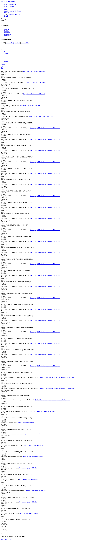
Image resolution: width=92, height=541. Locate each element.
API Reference (17, 11)
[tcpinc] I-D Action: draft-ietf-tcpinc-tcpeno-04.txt (43, 116)
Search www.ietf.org (10, 4)
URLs (10, 539)
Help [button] (5, 9)
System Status (25, 43)
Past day (6, 31)
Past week (7, 32)
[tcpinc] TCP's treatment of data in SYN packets (41, 411)
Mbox (2, 539)
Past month (7, 34)
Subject (3, 64)
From (2, 66)
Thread (6, 53)
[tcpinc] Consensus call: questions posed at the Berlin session (52, 400)
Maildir (6, 539)
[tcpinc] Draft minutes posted (25, 422)
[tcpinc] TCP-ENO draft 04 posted (30, 105)
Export (6, 61)
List (2, 69)
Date (5, 52)
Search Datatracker (9, 6)
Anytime (6, 29)
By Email (17, 43)
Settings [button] (6, 12)
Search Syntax (8, 11)
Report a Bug (10, 43)
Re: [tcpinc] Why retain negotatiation (32, 434)
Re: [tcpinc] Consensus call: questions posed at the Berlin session (56, 377)
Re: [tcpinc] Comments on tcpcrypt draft (35, 490)
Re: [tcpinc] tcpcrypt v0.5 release (28, 468)
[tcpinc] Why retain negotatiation (28, 479)
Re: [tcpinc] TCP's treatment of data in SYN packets (45, 128)
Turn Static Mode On (14, 14)
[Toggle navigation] (1, 49)
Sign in (6, 16)
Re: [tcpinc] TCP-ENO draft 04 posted (34, 71)
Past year (6, 35)
